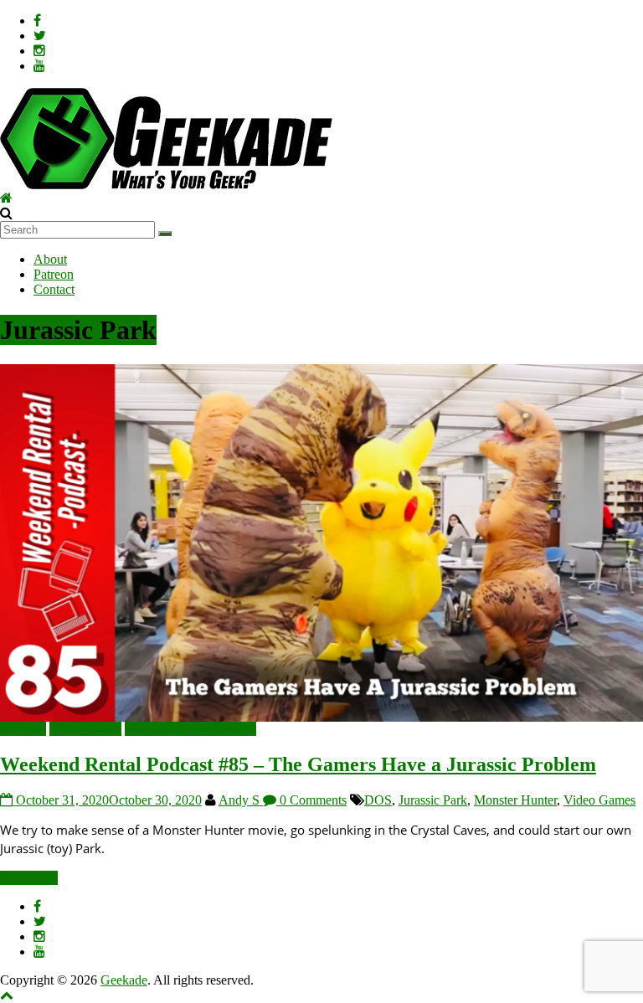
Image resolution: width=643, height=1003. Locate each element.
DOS (378, 800)
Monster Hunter (515, 800)
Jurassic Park (433, 800)
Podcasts (23, 729)
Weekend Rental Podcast (190, 729)
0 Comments (311, 800)
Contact (54, 289)
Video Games (85, 729)
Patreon (53, 274)
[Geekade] (6, 198)
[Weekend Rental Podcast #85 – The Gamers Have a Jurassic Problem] (321, 371)
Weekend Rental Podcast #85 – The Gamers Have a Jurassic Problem (298, 764)
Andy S (241, 800)
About (50, 259)
